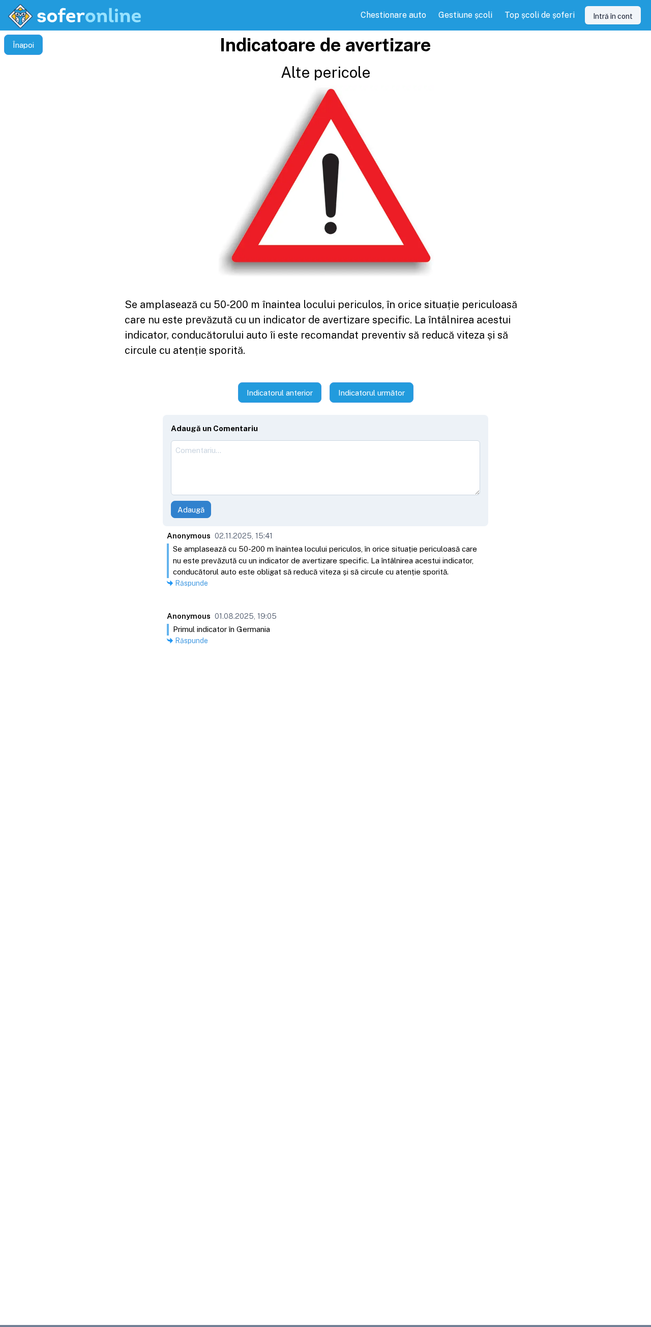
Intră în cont (613, 16)
